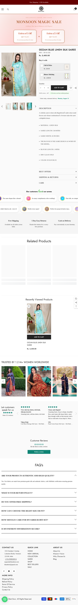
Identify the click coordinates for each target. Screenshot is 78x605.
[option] (39, 2)
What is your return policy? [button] (17, 493)
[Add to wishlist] (70, 87)
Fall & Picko (48, 65)
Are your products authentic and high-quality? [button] (27, 476)
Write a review (39, 452)
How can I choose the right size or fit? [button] (23, 511)
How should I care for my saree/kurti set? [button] (24, 520)
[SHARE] (75, 88)
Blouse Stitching (49, 74)
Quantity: (42, 83)
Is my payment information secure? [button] (20, 529)
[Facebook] (4, 571)
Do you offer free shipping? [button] (16, 502)
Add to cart (59, 88)
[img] (8, 412)
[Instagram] (9, 571)
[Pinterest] (14, 571)
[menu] (2, 9)
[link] (13, 223)
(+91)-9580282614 (11, 559)
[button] (2, 106)
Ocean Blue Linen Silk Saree (36, 343)
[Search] (8, 9)
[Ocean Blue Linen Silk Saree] (39, 319)
